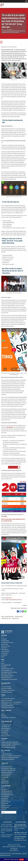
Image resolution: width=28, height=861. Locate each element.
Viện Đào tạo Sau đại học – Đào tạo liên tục (11, 755)
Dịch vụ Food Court (5, 735)
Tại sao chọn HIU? (5, 651)
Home (3, 29)
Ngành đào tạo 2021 (6, 618)
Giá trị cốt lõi (4, 648)
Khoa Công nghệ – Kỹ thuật (7, 675)
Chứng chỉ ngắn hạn (5, 775)
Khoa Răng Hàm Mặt (6, 665)
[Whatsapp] (25, 611)
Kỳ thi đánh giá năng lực (6, 766)
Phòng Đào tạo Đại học (6, 754)
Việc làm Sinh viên (5, 726)
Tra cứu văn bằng (5, 796)
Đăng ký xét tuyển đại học (7, 772)
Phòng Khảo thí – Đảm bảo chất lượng (10, 704)
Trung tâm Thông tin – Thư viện (8, 745)
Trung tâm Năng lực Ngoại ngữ (8, 747)
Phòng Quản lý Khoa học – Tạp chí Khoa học (11, 702)
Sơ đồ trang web (5, 807)
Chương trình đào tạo (9, 616)
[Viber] (23, 611)
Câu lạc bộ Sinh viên (5, 728)
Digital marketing (19, 616)
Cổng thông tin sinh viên (6, 793)
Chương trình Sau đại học (7, 692)
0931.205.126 (15, 846)
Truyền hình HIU (4, 800)
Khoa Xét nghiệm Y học (6, 670)
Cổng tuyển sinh (4, 781)
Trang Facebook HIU (5, 801)
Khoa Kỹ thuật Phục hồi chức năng (9, 672)
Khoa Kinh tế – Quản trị (6, 674)
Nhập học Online (5, 783)
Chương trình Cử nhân (6, 686)
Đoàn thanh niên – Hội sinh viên (8, 717)
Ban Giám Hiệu (4, 644)
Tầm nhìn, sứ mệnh (5, 646)
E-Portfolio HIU (4, 803)
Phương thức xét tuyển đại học (8, 770)
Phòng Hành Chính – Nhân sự (7, 698)
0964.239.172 (22, 846)
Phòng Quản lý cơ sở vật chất (8, 707)
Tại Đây (5, 516)
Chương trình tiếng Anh (6, 688)
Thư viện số (4, 789)
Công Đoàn (3, 715)
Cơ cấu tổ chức (4, 653)
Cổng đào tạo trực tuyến (6, 791)
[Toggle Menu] (2, 2)
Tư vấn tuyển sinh (9, 29)
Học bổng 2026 (4, 777)
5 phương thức (9, 427)
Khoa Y (2, 663)
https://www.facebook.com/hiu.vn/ (14, 599)
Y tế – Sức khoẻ (4, 730)
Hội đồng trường (5, 640)
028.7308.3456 (14, 848)
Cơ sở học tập (4, 734)
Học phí (3, 779)
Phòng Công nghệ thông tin (7, 705)
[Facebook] (18, 611)
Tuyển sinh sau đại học (6, 774)
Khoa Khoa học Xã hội (6, 677)
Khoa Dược (3, 666)
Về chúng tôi (4, 639)
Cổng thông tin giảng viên (7, 794)
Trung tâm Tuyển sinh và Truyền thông (9, 742)
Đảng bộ (3, 714)
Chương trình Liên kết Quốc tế (8, 690)
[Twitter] (20, 611)
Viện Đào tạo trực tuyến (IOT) (7, 759)
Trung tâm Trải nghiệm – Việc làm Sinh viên (11, 744)
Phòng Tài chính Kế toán (6, 700)
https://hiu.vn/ (8, 597)
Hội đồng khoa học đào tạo (7, 642)
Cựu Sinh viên (4, 732)
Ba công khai (4, 655)
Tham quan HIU (4, 798)
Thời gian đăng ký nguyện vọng (8, 768)
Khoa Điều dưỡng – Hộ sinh (7, 668)
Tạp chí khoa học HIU (6, 805)
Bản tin (2, 656)
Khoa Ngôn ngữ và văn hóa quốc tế (9, 679)
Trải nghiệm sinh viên (6, 725)
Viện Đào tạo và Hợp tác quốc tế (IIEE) (9, 757)
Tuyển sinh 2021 (15, 618)
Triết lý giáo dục (4, 649)
